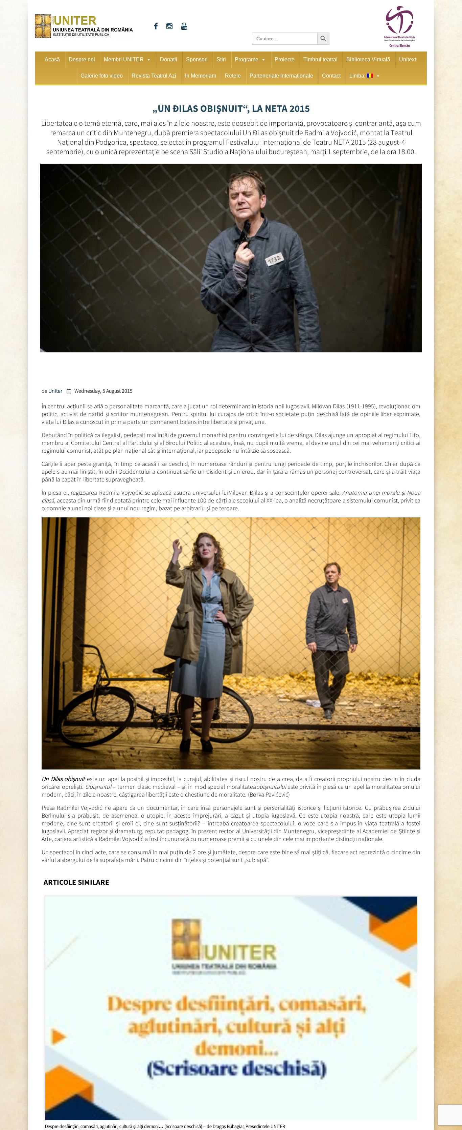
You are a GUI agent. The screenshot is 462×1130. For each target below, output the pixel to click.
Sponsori (197, 59)
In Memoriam (200, 76)
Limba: (358, 76)
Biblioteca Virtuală (368, 59)
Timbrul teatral (320, 59)
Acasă (52, 59)
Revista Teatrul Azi (154, 76)
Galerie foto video (101, 76)
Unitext (407, 59)
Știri (221, 59)
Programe (246, 59)
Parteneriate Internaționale (281, 76)
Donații (168, 59)
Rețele (233, 76)
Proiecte (285, 59)
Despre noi (82, 59)
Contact (331, 76)
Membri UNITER (124, 59)
